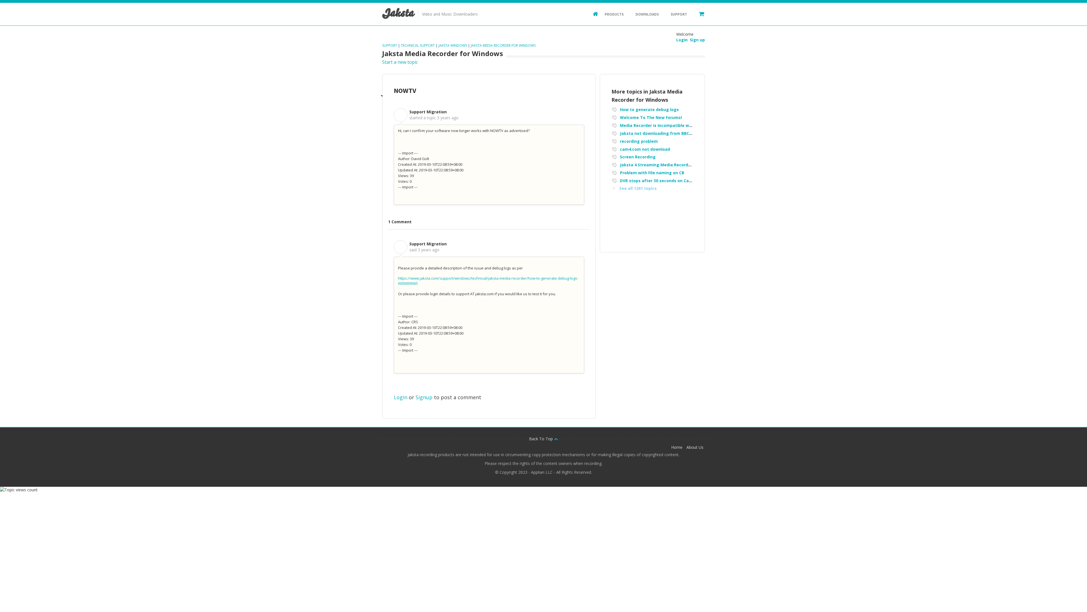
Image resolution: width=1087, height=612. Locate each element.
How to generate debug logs (649, 109)
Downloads (647, 14)
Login (400, 397)
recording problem (639, 141)
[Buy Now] (699, 14)
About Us (694, 447)
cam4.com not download (645, 149)
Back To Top (541, 438)
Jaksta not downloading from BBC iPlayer (662, 133)
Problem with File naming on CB (652, 172)
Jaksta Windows (452, 45)
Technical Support (418, 45)
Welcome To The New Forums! (651, 117)
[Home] (593, 14)
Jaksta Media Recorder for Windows (503, 45)
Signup (424, 397)
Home (676, 447)
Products (614, 14)
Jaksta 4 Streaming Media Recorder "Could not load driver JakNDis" (688, 164)
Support (679, 14)
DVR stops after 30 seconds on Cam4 (657, 180)
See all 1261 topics (638, 188)
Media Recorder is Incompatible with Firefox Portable (674, 125)
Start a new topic (400, 62)
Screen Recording (638, 157)
